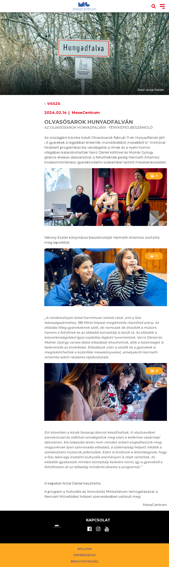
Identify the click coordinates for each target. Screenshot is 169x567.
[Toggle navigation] (162, 6)
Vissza (53, 104)
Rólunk (84, 549)
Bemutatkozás (84, 561)
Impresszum (84, 555)
